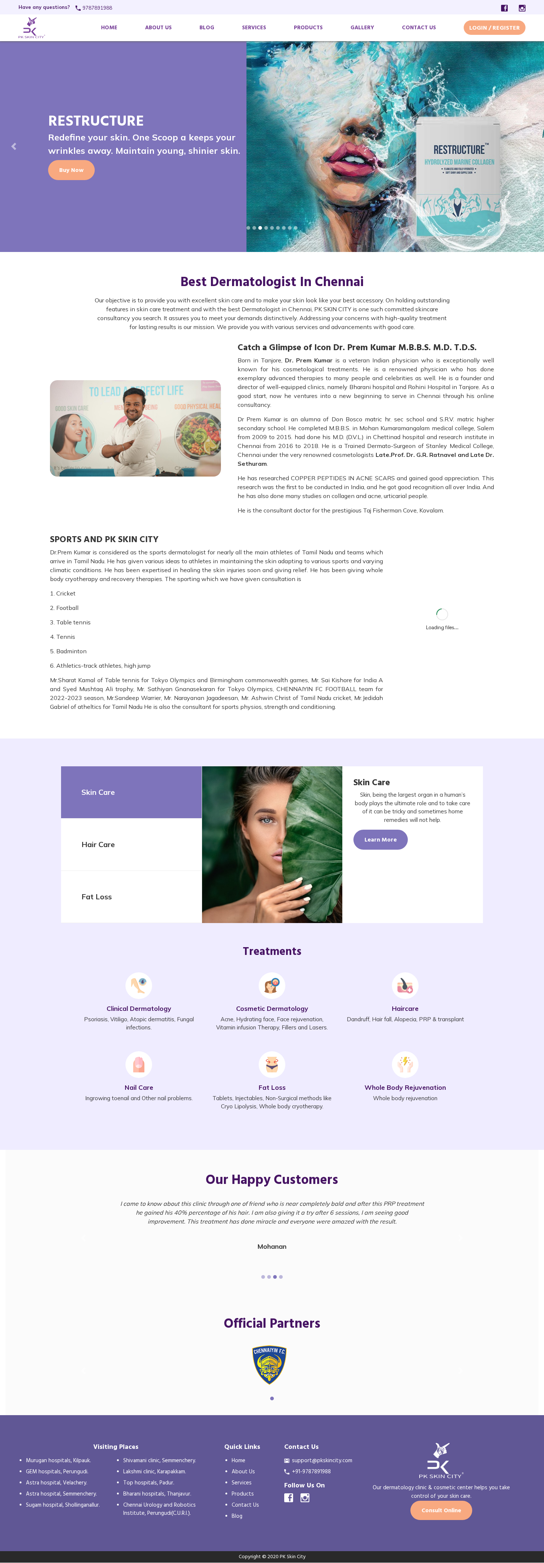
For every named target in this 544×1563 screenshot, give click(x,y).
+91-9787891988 (311, 1472)
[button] (13, 146)
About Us (158, 27)
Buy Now (71, 170)
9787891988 (97, 8)
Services (254, 27)
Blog (206, 27)
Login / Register (494, 28)
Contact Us (419, 27)
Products (308, 27)
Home (109, 27)
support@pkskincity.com (322, 1460)
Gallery (362, 27)
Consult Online (441, 1510)
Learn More (381, 840)
